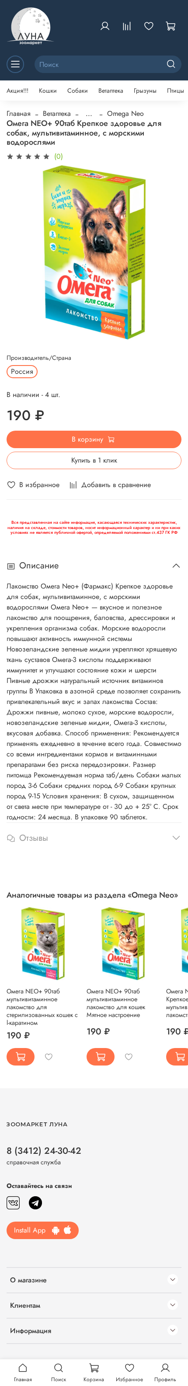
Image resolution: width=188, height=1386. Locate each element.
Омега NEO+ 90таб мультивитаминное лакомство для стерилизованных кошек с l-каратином (42, 1007)
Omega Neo (125, 113)
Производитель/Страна (39, 358)
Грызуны (145, 90)
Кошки (48, 90)
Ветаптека (110, 90)
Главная (19, 113)
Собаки (77, 90)
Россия (22, 371)
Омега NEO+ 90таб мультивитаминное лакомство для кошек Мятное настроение (116, 1003)
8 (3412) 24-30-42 (44, 1150)
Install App (33, 1230)
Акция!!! (17, 90)
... (89, 114)
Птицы (175, 90)
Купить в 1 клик (94, 460)
